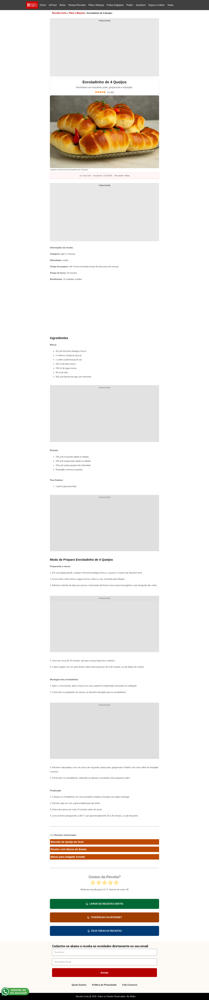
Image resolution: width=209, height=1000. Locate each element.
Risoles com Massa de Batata (68, 849)
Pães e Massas (96, 5)
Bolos (63, 5)
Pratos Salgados (115, 5)
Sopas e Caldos (156, 5)
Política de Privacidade (104, 985)
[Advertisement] (104, 48)
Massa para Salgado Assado (68, 856)
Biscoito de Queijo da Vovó (67, 841)
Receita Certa (59, 13)
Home (43, 5)
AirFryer (53, 5)
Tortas (170, 5)
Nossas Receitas (77, 5)
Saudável (140, 5)
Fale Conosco (129, 985)
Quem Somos (79, 985)
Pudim (129, 5)
